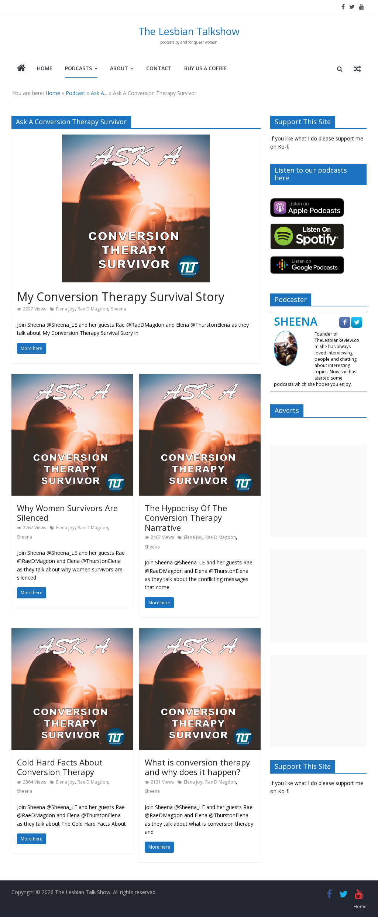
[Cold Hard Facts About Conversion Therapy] (72, 633)
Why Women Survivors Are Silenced (67, 512)
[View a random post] (357, 68)
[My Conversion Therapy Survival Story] (136, 139)
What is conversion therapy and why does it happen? (197, 767)
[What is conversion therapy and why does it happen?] (200, 633)
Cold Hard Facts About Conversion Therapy (60, 767)
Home (44, 68)
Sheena (118, 309)
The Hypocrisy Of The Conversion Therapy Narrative (186, 517)
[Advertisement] (318, 490)
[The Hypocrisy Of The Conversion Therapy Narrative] (200, 378)
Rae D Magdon (93, 309)
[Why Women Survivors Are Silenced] (72, 378)
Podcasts (78, 68)
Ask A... (99, 92)
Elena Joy (65, 309)
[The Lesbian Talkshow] (21, 69)
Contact (159, 68)
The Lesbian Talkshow (189, 31)
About (119, 68)
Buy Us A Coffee (205, 68)
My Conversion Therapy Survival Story (122, 297)
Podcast (75, 92)
